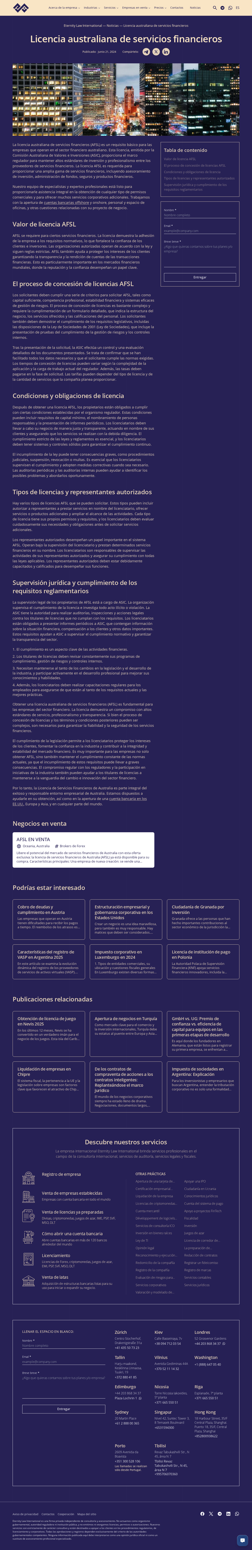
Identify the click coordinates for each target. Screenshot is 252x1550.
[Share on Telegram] (146, 51)
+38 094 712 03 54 (168, 1344)
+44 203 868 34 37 (208, 1344)
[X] (211, 1513)
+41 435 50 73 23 (127, 1348)
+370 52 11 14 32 (167, 1369)
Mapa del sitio (86, 1514)
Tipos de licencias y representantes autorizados (199, 178)
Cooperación (66, 1514)
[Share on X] (156, 51)
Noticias (195, 7)
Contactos (176, 7)
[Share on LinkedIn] (166, 51)
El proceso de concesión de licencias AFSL (195, 165)
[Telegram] (219, 1513)
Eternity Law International (83, 25)
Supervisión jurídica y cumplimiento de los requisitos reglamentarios (195, 187)
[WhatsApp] (237, 1513)
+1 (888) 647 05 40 (208, 1364)
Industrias (90, 7)
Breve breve (172, 241)
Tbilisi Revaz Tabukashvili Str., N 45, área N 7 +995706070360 (171, 1467)
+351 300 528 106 (127, 1461)
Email (168, 226)
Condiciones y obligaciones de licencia (192, 172)
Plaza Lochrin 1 (126, 1398)
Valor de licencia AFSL (180, 159)
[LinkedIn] (228, 1513)
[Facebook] (202, 1513)
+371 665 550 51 (166, 1402)
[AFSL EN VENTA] (83, 850)
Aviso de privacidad (25, 1514)
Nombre (170, 210)
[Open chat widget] (242, 1540)
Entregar (200, 277)
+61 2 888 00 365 (127, 1423)
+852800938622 (206, 1436)
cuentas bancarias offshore (66, 202)
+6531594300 (164, 1428)
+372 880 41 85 (126, 1377)
